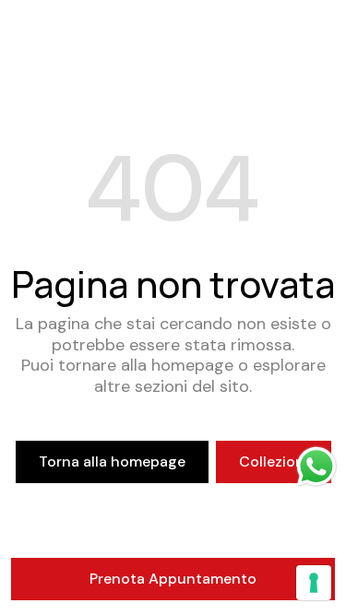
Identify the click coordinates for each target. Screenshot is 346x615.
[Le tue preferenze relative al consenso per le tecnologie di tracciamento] (313, 582)
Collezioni (273, 461)
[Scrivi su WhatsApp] (316, 467)
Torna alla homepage (112, 461)
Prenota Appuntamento (173, 578)
